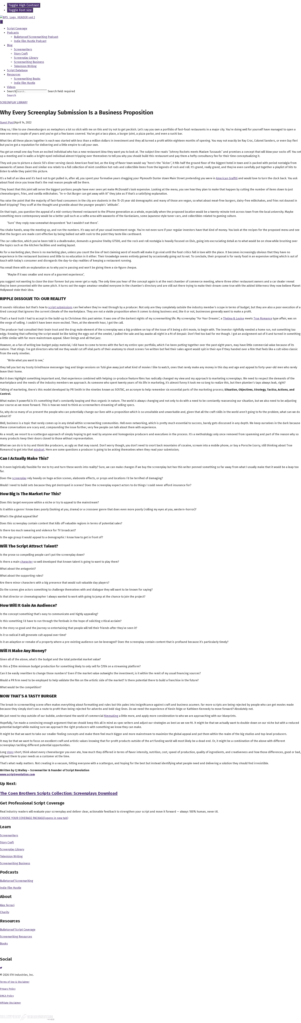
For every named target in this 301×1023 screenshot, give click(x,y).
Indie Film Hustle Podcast (30, 41)
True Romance (262, 318)
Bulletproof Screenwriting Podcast (36, 37)
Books (4, 943)
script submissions (60, 307)
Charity (4, 912)
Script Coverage (17, 28)
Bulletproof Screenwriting (16, 880)
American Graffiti (227, 178)
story (10, 752)
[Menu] (1, 22)
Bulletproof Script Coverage (17, 929)
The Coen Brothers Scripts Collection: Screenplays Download (59, 793)
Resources (13, 74)
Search (11, 91)
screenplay (19, 478)
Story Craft (21, 53)
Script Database (17, 70)
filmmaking (111, 716)
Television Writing (25, 66)
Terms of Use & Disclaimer (14, 981)
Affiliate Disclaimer (10, 1002)
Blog (10, 45)
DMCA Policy (7, 995)
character (26, 561)
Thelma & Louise (233, 318)
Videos (11, 87)
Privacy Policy (8, 988)
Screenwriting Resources (16, 936)
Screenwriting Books (27, 78)
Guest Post (7, 122)
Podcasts (13, 32)
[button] (11, 95)
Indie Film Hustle (24, 83)
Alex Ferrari (7, 905)
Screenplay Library (26, 57)
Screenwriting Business (29, 62)
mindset (39, 449)
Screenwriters (23, 49)
